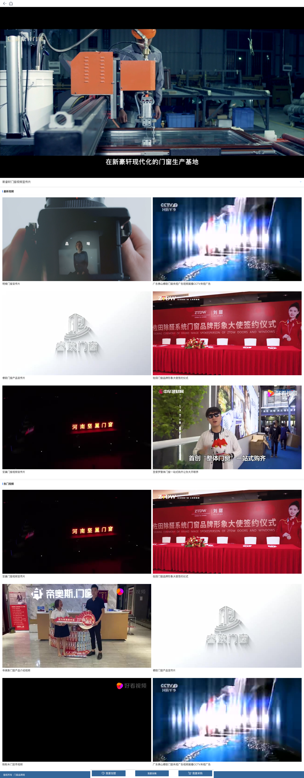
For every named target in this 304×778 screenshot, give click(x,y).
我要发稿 (152, 773)
